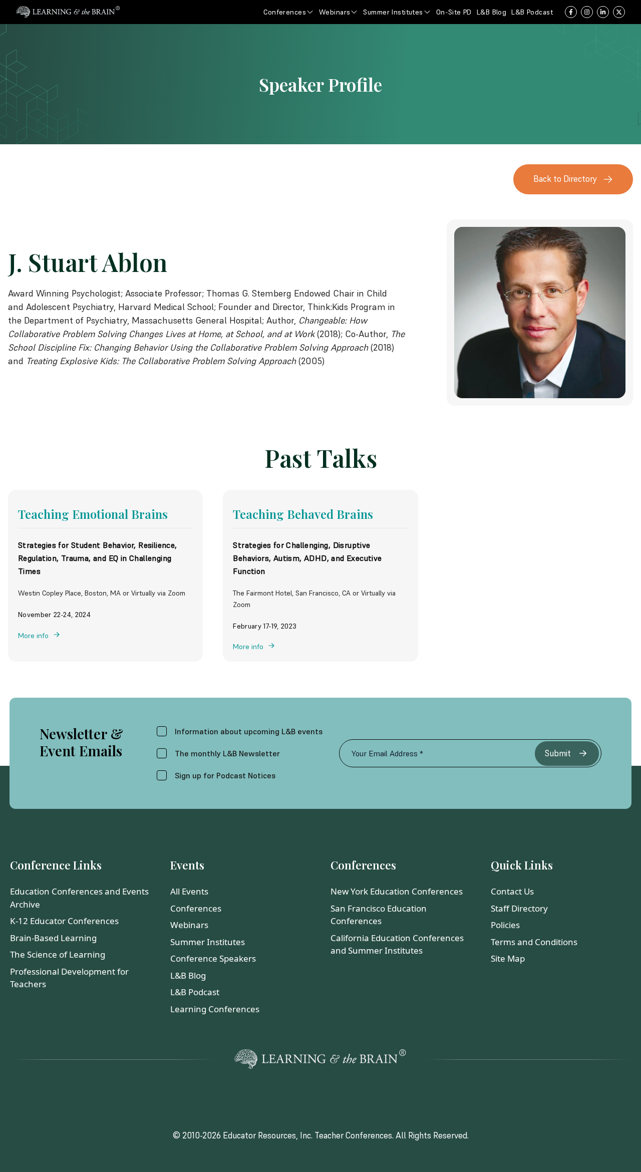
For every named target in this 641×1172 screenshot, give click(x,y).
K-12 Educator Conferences (64, 921)
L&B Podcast (194, 992)
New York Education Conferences (397, 891)
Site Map (508, 958)
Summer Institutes (207, 942)
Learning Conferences (214, 1009)
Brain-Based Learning (53, 938)
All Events (189, 891)
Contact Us (512, 891)
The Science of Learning (57, 954)
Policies (505, 925)
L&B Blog (188, 975)
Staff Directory (519, 908)
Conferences (195, 908)
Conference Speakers (213, 958)
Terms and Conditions (534, 942)
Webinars (189, 925)
